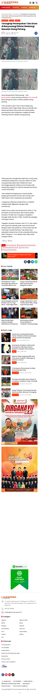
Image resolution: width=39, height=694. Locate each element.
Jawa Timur (5, 20)
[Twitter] (28, 261)
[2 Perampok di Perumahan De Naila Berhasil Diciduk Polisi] (6, 370)
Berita (4, 278)
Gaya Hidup (23, 631)
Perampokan (12, 245)
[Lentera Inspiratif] (9, 3)
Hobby (21, 634)
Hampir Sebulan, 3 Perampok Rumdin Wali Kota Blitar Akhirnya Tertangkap (24, 391)
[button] (30, 3)
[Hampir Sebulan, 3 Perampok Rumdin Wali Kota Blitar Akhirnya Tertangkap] (6, 392)
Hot (2, 637)
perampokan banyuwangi (27, 245)
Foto (2, 631)
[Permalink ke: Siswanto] (3, 33)
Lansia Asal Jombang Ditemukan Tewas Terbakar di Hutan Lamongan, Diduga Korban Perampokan (24, 336)
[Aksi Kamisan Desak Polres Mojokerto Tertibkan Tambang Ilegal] (29, 313)
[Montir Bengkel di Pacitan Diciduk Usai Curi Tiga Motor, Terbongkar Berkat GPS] (10, 293)
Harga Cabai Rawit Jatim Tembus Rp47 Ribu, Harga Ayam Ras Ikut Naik (28, 303)
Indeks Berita (5, 650)
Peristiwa (16, 14)
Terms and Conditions (8, 662)
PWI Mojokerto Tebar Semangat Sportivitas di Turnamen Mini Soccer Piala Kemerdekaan (9, 283)
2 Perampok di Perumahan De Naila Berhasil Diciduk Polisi (23, 369)
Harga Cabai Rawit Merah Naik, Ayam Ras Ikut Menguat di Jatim (28, 283)
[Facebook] (25, 261)
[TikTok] (13, 674)
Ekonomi (24, 278)
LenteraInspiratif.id (6, 14)
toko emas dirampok (10, 250)
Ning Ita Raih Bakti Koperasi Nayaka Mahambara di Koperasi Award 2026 (9, 322)
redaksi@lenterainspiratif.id (13, 612)
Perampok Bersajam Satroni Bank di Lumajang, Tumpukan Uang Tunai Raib (24, 380)
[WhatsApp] (36, 261)
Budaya (3, 626)
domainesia (5, 629)
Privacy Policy (5, 659)
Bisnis (21, 623)
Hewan (3, 634)
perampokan (6, 97)
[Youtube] (9, 674)
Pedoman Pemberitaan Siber (10, 653)
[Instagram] (6, 674)
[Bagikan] (36, 33)
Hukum (14, 351)
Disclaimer (4, 656)
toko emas (32, 97)
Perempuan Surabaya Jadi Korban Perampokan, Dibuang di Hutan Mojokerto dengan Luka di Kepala (23, 347)
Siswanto (8, 32)
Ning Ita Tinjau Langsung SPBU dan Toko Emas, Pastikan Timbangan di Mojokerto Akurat (23, 358)
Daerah (14, 362)
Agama (3, 620)
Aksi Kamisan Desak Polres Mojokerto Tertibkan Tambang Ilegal (29, 322)
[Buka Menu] (33, 3)
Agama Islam (24, 620)
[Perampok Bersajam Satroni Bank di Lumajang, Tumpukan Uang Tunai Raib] (6, 381)
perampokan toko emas (11, 247)
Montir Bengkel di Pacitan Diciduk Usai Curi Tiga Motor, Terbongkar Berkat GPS (10, 303)
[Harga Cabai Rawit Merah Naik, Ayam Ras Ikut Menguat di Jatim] (29, 274)
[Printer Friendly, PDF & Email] (7, 241)
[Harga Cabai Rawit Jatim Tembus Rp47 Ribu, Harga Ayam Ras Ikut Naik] (29, 293)
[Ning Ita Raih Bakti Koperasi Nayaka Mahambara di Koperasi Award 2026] (10, 313)
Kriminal (11, 20)
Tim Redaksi (5, 647)
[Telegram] (32, 261)
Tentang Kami (5, 645)
